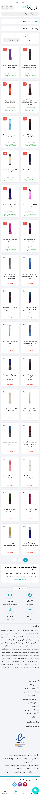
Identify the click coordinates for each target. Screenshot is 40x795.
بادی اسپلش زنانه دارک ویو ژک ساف (30, 205)
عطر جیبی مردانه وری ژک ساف (30, 510)
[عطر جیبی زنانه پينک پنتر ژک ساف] (10, 228)
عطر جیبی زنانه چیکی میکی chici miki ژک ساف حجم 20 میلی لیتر (10, 376)
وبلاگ (34, 717)
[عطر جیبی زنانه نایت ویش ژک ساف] (10, 194)
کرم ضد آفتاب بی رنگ (29, 695)
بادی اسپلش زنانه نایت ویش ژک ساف (30, 240)
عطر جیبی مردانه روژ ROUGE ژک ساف (10, 101)
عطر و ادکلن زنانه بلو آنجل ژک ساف (10, 136)
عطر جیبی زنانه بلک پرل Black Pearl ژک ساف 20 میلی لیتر (30, 443)
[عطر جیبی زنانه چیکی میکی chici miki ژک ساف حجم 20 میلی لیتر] (10, 364)
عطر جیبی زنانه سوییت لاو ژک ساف (10, 477)
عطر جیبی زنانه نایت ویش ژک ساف (10, 205)
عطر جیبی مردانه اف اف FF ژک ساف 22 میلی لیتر (10, 309)
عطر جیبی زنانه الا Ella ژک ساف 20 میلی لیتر (10, 66)
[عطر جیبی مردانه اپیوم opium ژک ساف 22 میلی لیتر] (10, 499)
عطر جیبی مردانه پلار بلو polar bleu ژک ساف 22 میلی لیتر (30, 342)
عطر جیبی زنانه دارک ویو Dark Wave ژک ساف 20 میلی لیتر (30, 101)
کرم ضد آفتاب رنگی (30, 692)
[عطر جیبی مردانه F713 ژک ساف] (10, 331)
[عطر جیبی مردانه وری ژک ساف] (30, 499)
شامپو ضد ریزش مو (29, 699)
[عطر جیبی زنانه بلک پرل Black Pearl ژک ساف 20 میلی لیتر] (30, 431)
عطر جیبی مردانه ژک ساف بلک (30, 171)
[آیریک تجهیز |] (30, 7)
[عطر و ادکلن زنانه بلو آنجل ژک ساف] (10, 124)
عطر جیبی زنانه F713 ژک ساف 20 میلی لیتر (10, 409)
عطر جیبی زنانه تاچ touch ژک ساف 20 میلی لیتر (10, 544)
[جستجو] (3, 14)
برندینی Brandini (30, 713)
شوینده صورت (31, 703)
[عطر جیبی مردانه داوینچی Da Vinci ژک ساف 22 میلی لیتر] (30, 263)
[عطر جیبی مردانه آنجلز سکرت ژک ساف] (30, 465)
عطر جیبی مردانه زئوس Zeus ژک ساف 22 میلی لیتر (30, 544)
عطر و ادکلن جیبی (30, 710)
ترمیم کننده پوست (30, 685)
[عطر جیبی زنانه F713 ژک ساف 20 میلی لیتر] (10, 398)
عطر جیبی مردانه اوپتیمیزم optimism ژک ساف (30, 136)
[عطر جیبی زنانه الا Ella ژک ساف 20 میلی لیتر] (10, 55)
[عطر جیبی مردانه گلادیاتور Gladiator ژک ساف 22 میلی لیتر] (30, 364)
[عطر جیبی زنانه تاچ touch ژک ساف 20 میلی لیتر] (10, 532)
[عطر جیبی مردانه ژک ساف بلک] (30, 159)
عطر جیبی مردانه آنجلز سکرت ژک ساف (30, 477)
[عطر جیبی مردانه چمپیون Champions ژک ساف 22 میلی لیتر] (30, 398)
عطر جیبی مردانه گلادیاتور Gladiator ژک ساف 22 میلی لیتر (30, 376)
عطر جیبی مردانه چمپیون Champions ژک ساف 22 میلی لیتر (30, 409)
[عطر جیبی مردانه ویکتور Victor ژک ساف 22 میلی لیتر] (30, 297)
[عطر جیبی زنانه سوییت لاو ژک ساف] (10, 465)
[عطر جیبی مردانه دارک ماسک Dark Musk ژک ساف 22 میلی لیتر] (10, 263)
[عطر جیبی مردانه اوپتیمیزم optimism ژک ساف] (30, 124)
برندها (34, 706)
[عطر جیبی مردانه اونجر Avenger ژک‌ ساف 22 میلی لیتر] (30, 55)
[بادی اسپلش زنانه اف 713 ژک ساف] (10, 159)
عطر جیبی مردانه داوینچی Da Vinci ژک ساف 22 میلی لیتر (30, 275)
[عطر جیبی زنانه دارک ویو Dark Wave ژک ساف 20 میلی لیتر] (30, 89)
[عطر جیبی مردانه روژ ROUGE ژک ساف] (10, 89)
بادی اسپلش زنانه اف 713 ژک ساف (10, 171)
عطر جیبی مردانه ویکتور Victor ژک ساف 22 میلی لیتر (30, 309)
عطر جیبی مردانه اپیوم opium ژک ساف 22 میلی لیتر (10, 510)
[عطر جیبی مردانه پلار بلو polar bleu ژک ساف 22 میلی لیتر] (30, 331)
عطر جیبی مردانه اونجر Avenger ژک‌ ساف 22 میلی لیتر (30, 66)
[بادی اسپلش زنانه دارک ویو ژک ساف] (30, 194)
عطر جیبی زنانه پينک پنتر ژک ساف (10, 240)
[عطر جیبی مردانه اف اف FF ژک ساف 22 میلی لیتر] (10, 297)
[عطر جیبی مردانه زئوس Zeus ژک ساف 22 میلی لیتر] (30, 532)
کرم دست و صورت (30, 688)
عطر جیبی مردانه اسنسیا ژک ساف (10, 443)
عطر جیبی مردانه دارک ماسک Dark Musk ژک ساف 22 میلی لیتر (10, 275)
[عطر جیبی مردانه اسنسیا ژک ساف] (10, 431)
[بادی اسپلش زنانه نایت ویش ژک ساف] (30, 228)
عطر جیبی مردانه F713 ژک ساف (10, 342)
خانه (36, 21)
